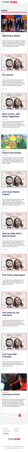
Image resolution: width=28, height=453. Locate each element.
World (3, 33)
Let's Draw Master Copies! (11, 193)
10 (14, 418)
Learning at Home (11, 394)
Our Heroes (7, 75)
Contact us (5, 428)
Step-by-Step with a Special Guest (12, 234)
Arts (3, 72)
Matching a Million (11, 35)
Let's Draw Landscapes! (13, 275)
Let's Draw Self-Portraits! (9, 355)
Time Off (4, 150)
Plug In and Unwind (11, 152)
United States (5, 392)
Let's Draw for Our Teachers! (11, 313)
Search (26, 2)
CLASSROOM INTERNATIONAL (6, 433)
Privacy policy (17, 428)
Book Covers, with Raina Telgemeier (11, 115)
